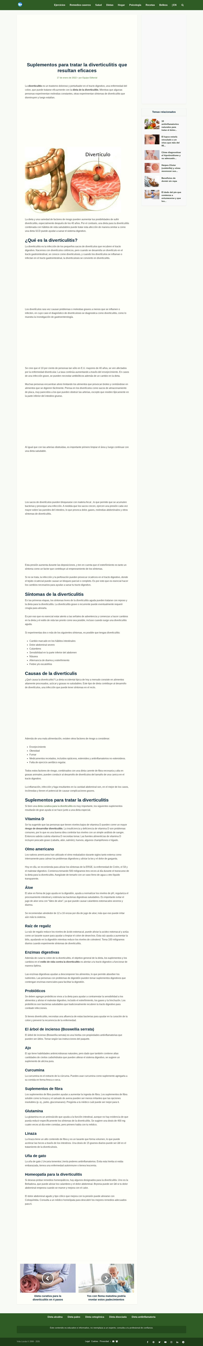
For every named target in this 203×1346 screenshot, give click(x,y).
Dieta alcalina (55, 1317)
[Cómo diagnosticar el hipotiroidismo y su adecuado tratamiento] (153, 155)
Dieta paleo (74, 1317)
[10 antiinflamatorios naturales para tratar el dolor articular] (153, 124)
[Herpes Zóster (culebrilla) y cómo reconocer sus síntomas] (153, 168)
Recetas (150, 5)
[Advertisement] (77, 36)
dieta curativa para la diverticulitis (55, 806)
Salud (98, 5)
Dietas (109, 5)
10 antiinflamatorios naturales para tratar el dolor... (170, 125)
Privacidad (104, 1341)
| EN (174, 5)
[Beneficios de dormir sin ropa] (153, 181)
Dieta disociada (118, 1317)
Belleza (163, 5)
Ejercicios (59, 5)
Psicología (135, 5)
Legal (87, 1341)
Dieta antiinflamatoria (143, 1317)
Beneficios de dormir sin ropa (169, 179)
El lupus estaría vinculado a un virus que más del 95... (171, 141)
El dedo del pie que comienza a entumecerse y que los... (171, 196)
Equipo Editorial (89, 77)
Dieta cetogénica (94, 1317)
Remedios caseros (80, 5)
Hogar (121, 5)
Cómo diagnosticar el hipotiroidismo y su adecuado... (171, 155)
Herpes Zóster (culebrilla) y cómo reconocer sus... (171, 168)
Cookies (94, 1341)
